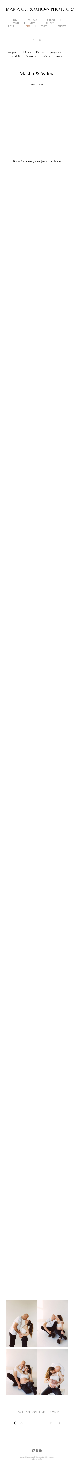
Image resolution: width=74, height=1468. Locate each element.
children (26, 52)
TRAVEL (16, 23)
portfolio (17, 56)
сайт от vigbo (37, 1459)
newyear (12, 52)
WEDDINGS (51, 20)
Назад (23, 1423)
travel (59, 56)
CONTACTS (62, 26)
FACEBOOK (31, 1412)
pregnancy (56, 52)
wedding (47, 56)
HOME (15, 20)
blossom (41, 52)
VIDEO (32, 23)
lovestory (31, 56)
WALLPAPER (50, 23)
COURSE (44, 26)
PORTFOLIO (32, 20)
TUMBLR (54, 1412)
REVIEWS (11, 26)
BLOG (28, 26)
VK (43, 1412)
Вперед (50, 1423)
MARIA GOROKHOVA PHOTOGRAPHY (37, 9)
